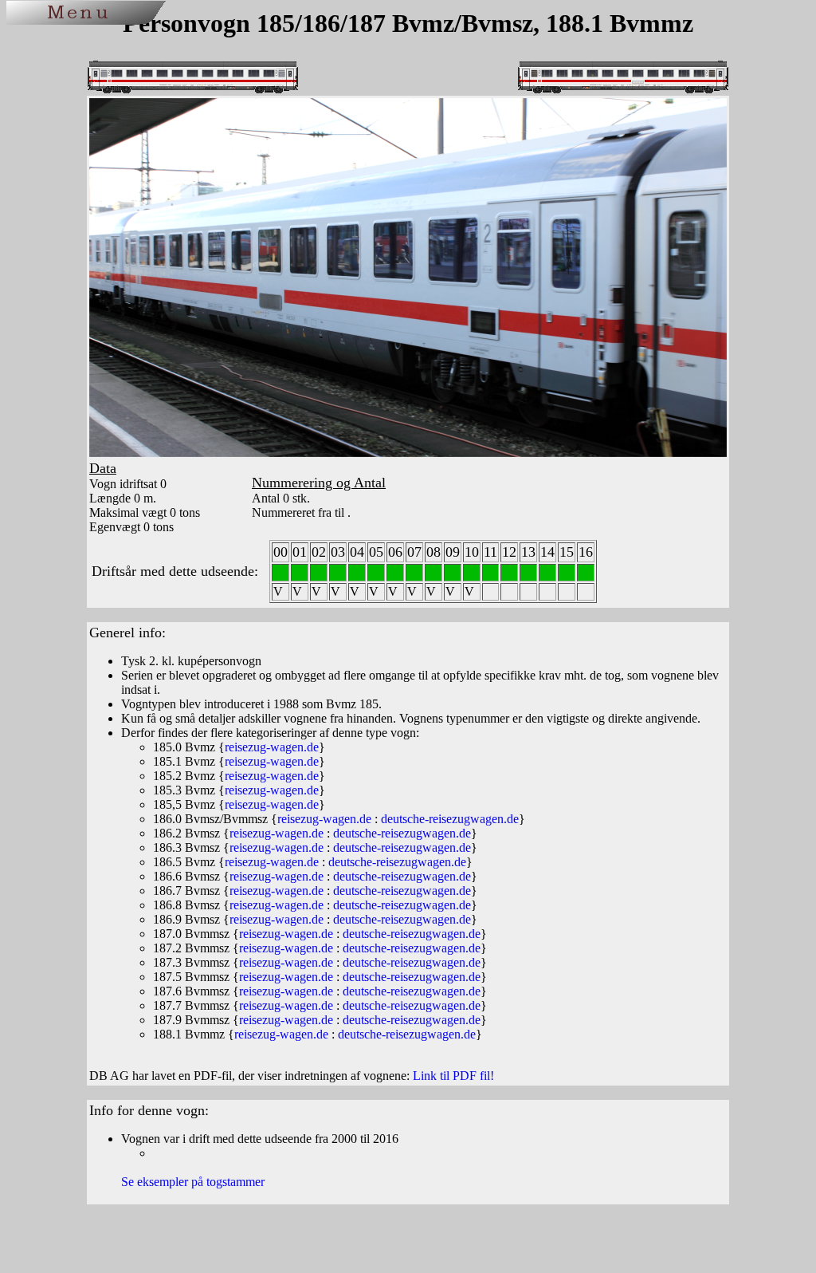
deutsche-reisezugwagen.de (450, 819)
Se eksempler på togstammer (193, 1181)
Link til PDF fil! (453, 1075)
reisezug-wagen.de (272, 747)
